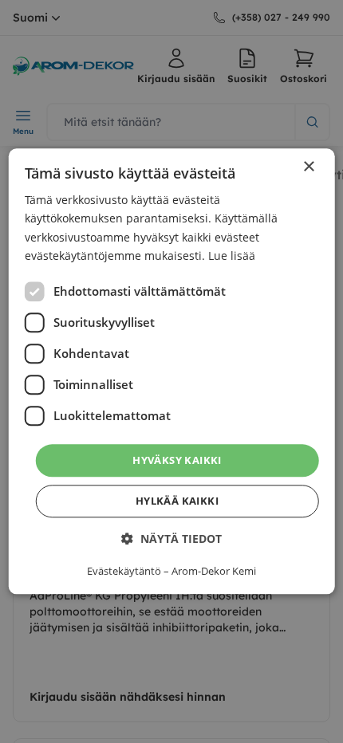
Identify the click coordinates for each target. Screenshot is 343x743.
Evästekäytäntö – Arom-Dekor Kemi (171, 571)
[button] (171, 539)
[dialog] (172, 371)
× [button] (308, 167)
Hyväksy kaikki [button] (177, 460)
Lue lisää (231, 255)
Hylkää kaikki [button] (177, 501)
